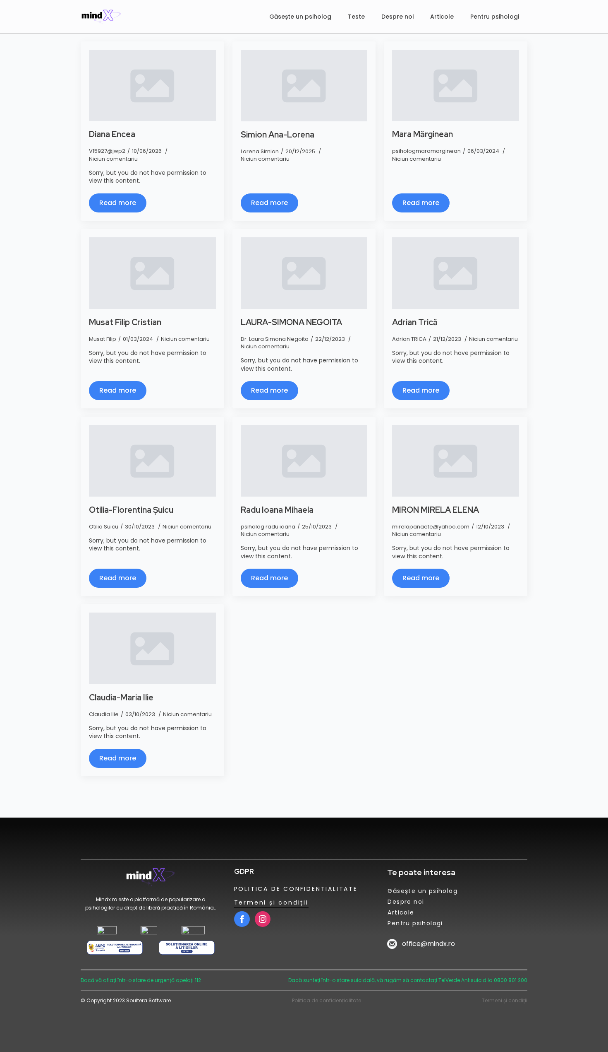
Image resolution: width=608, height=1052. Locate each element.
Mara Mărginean (422, 134)
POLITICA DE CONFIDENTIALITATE (296, 889)
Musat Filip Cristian (125, 322)
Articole (442, 16)
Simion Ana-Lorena (277, 135)
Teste (356, 16)
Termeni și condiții (271, 902)
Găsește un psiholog (300, 16)
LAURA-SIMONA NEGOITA (291, 322)
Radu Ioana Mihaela (277, 510)
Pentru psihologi (494, 16)
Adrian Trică (415, 322)
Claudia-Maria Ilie (121, 697)
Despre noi (397, 16)
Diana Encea (112, 134)
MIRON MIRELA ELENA (435, 510)
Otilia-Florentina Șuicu (131, 510)
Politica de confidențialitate (326, 1000)
